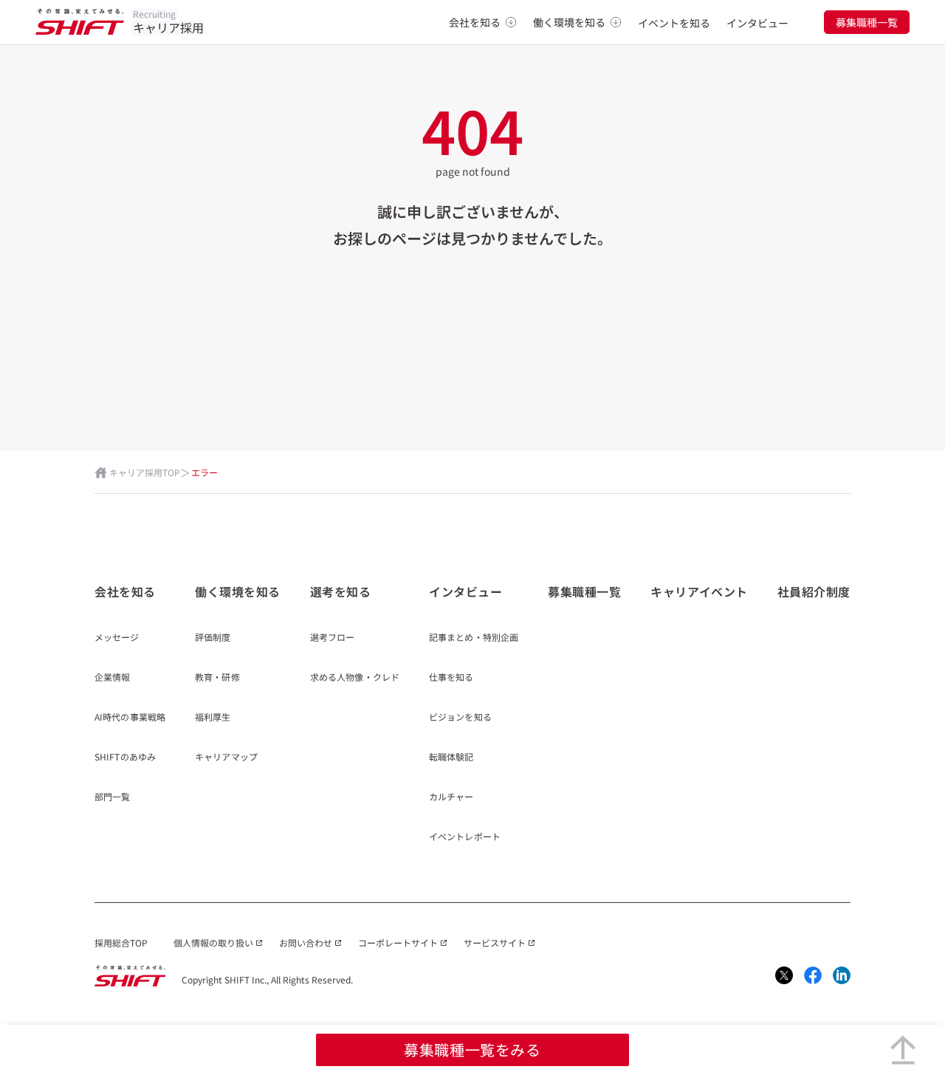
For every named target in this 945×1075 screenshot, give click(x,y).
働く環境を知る (569, 22)
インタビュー (757, 23)
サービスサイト (495, 942)
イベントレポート (465, 837)
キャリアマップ (226, 757)
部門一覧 (112, 797)
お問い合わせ (305, 942)
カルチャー (451, 797)
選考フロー (332, 638)
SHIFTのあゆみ (125, 757)
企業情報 (112, 678)
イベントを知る (674, 23)
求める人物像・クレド (354, 678)
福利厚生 (212, 717)
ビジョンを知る (460, 717)
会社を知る (475, 22)
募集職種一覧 (867, 22)
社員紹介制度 (813, 591)
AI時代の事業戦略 (129, 717)
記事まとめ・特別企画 (473, 638)
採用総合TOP (121, 942)
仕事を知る (451, 678)
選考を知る (340, 591)
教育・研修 (217, 678)
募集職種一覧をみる (472, 1049)
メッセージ (117, 638)
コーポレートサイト (398, 942)
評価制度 (212, 638)
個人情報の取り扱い (213, 942)
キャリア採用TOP (144, 472)
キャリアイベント (698, 591)
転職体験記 (451, 757)
